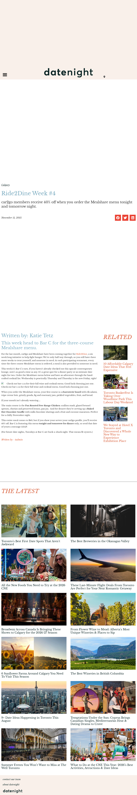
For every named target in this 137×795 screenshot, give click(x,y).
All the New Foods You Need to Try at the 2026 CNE (33, 587)
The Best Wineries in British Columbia (97, 673)
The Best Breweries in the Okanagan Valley (100, 541)
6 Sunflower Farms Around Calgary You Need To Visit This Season (32, 675)
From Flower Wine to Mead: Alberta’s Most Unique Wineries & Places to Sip (100, 631)
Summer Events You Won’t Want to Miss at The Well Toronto (33, 766)
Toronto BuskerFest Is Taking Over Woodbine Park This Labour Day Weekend (118, 397)
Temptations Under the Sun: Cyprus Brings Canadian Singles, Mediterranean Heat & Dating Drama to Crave (100, 721)
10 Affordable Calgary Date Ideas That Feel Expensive (118, 367)
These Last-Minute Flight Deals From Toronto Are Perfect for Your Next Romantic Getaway (102, 587)
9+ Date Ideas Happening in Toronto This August (29, 719)
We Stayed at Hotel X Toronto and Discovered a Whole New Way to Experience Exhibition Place (118, 433)
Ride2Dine (81, 354)
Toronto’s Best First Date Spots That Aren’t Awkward (30, 543)
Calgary (5, 185)
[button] (4, 74)
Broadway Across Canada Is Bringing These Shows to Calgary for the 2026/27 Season (31, 631)
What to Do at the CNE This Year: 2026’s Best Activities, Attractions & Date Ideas (102, 766)
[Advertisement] (49, 463)
